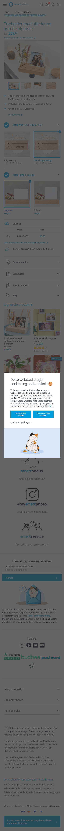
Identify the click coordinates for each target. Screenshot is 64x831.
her (50, 406)
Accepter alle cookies (20, 414)
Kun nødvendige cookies (43, 414)
